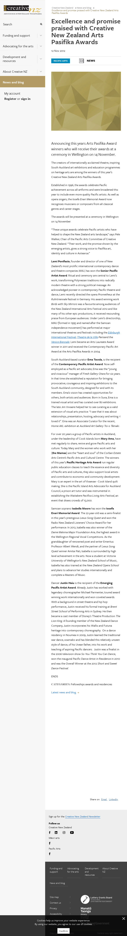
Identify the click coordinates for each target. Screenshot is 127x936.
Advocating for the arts (18, 46)
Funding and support (16, 35)
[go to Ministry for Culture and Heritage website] (86, 913)
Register (10, 98)
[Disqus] (86, 748)
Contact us (55, 902)
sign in (25, 98)
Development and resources (14, 59)
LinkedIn (113, 799)
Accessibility (56, 914)
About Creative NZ (15, 71)
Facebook (50, 832)
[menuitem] (22, 34)
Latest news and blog (63, 692)
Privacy (53, 908)
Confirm (63, 931)
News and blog (13, 82)
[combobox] (18, 24)
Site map (54, 897)
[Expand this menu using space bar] (40, 34)
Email (104, 799)
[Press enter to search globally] (41, 24)
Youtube (72, 832)
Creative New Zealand (62, 7)
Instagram (64, 832)
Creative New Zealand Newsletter (82, 816)
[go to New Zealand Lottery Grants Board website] (96, 899)
